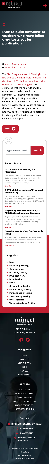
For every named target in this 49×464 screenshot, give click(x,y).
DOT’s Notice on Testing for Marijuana (20, 170)
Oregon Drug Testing (19, 286)
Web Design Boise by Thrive (24, 458)
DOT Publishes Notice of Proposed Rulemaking (24, 191)
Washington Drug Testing (22, 303)
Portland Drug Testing (20, 292)
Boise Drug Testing (18, 265)
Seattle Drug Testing (19, 296)
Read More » (9, 186)
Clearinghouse (16, 269)
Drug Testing (15, 279)
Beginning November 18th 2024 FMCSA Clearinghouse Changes (22, 211)
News (12, 282)
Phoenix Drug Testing (20, 289)
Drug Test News (17, 275)
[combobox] (18, 150)
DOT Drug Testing (18, 272)
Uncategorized (16, 299)
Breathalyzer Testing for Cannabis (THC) (24, 232)
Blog (11, 262)
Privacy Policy (24, 452)
